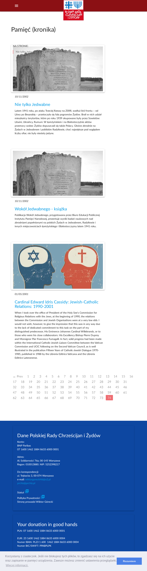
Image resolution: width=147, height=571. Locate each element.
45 (117, 387)
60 (117, 392)
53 (62, 392)
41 (85, 387)
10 (84, 376)
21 (46, 381)
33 (22, 387)
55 (78, 392)
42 (93, 387)
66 (46, 397)
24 (70, 381)
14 (115, 376)
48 (22, 392)
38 (62, 387)
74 (109, 397)
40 (78, 387)
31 (125, 381)
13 (107, 376)
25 (78, 381)
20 (38, 381)
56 (85, 392)
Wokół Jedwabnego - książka (41, 209)
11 (92, 376)
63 (22, 397)
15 (123, 376)
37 (54, 387)
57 (93, 392)
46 (125, 387)
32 (14, 387)
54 (70, 392)
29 (109, 381)
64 (30, 397)
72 (93, 397)
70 (78, 397)
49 (30, 392)
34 (30, 387)
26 (85, 381)
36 (46, 387)
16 (131, 376)
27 (93, 381)
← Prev (18, 376)
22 (54, 381)
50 (38, 392)
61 (125, 392)
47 (14, 392)
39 (70, 387)
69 (70, 397)
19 (30, 381)
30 (117, 381)
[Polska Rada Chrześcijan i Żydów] (73, 12)
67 (54, 397)
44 (109, 387)
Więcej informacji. (17, 565)
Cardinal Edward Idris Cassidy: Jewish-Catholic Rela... (45, 61)
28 (101, 381)
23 (62, 381)
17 (14, 381)
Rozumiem (129, 561)
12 (99, 376)
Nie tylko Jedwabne (32, 105)
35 (38, 387)
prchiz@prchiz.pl (26, 483)
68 (62, 397)
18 (22, 381)
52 (54, 392)
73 (101, 397)
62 (14, 397)
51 (46, 392)
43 (101, 387)
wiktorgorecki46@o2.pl (38, 479)
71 (85, 397)
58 (101, 392)
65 (38, 397)
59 (109, 392)
